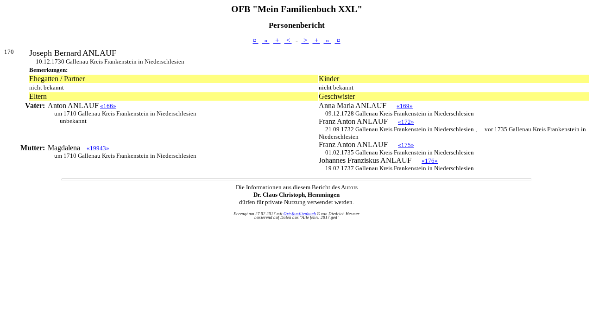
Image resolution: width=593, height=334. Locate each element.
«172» (406, 121)
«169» (405, 106)
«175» (406, 144)
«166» (108, 106)
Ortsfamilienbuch (300, 214)
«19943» (98, 148)
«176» (430, 160)
